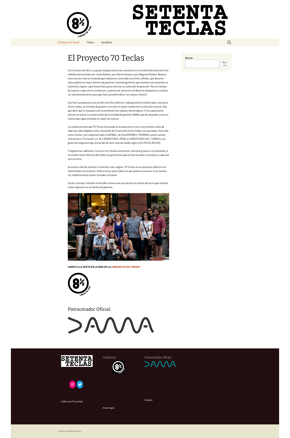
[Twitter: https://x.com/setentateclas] (80, 384)
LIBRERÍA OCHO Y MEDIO (125, 266)
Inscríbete (106, 42)
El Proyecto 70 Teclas (68, 42)
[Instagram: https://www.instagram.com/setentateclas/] (72, 384)
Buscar (189, 57)
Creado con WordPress (69, 431)
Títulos (90, 42)
